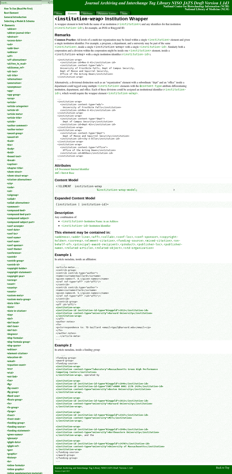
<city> (10, 183)
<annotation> (14, 83)
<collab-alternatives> (18, 202)
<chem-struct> (14, 171)
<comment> (13, 206)
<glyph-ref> (13, 446)
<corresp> (12, 280)
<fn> (9, 403)
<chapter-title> (15, 168)
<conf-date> (13, 229)
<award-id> (13, 137)
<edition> (12, 349)
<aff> (10, 56)
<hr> (9, 461)
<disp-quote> (14, 345)
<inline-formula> (16, 465)
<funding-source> (16, 426)
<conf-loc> (12, 233)
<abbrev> (11, 28)
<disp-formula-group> (18, 341)
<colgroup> (13, 195)
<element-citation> (17, 353)
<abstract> (12, 36)
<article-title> (14, 117)
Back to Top (222, 467)
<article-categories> (17, 106)
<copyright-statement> (19, 272)
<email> (11, 361)
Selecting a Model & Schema (19, 21)
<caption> (12, 164)
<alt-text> (12, 71)
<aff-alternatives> (16, 59)
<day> (10, 314)
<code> (10, 187)
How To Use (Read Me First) (18, 8)
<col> (9, 191)
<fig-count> (13, 388)
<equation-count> (16, 364)
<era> (10, 368)
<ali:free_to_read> (16, 63)
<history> (11, 457)
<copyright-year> (16, 276)
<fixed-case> (13, 395)
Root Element (11, 12)
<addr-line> (13, 48)
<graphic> (12, 453)
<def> (10, 318)
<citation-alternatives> (19, 179)
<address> (12, 52)
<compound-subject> (18, 218)
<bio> (10, 144)
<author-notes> (15, 129)
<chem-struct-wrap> (17, 175)
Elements (10, 25)
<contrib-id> (13, 264)
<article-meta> (15, 114)
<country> (12, 287)
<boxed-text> (14, 156)
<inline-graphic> (15, 469)
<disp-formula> (15, 337)
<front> (11, 415)
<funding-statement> (18, 430)
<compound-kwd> (16, 210)
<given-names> (15, 434)
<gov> (10, 449)
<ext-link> (12, 376)
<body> (10, 148)
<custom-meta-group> (19, 299)
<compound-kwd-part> (19, 214)
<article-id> (13, 110)
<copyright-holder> (17, 268)
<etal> (10, 372)
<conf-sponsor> (15, 245)
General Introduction (15, 17)
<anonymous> (14, 86)
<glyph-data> (14, 442)
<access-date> (14, 40)
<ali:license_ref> (15, 67)
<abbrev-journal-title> (19, 32)
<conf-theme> (14, 249)
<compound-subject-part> (20, 222)
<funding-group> (16, 422)
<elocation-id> (14, 357)
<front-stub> (13, 418)
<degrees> (12, 334)
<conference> (14, 252)
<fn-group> (13, 407)
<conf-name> (14, 237)
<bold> (10, 152)
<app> (10, 90)
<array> (11, 98)
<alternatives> (14, 79)
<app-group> (13, 94)
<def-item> (13, 326)
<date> (10, 306)
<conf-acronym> (15, 226)
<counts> (11, 291)
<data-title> (13, 303)
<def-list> (12, 330)
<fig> (9, 384)
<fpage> (11, 411)
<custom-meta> (15, 295)
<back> (10, 140)
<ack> (10, 44)
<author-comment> (17, 125)
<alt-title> (12, 75)
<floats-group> (14, 399)
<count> (11, 283)
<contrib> (12, 256)
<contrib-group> (15, 260)
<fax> (10, 380)
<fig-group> (13, 392)
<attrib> (11, 121)
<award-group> (15, 133)
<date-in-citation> (16, 310)
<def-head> (13, 322)
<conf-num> (13, 241)
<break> (11, 160)
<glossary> (12, 438)
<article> (11, 102)
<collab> (11, 198)
